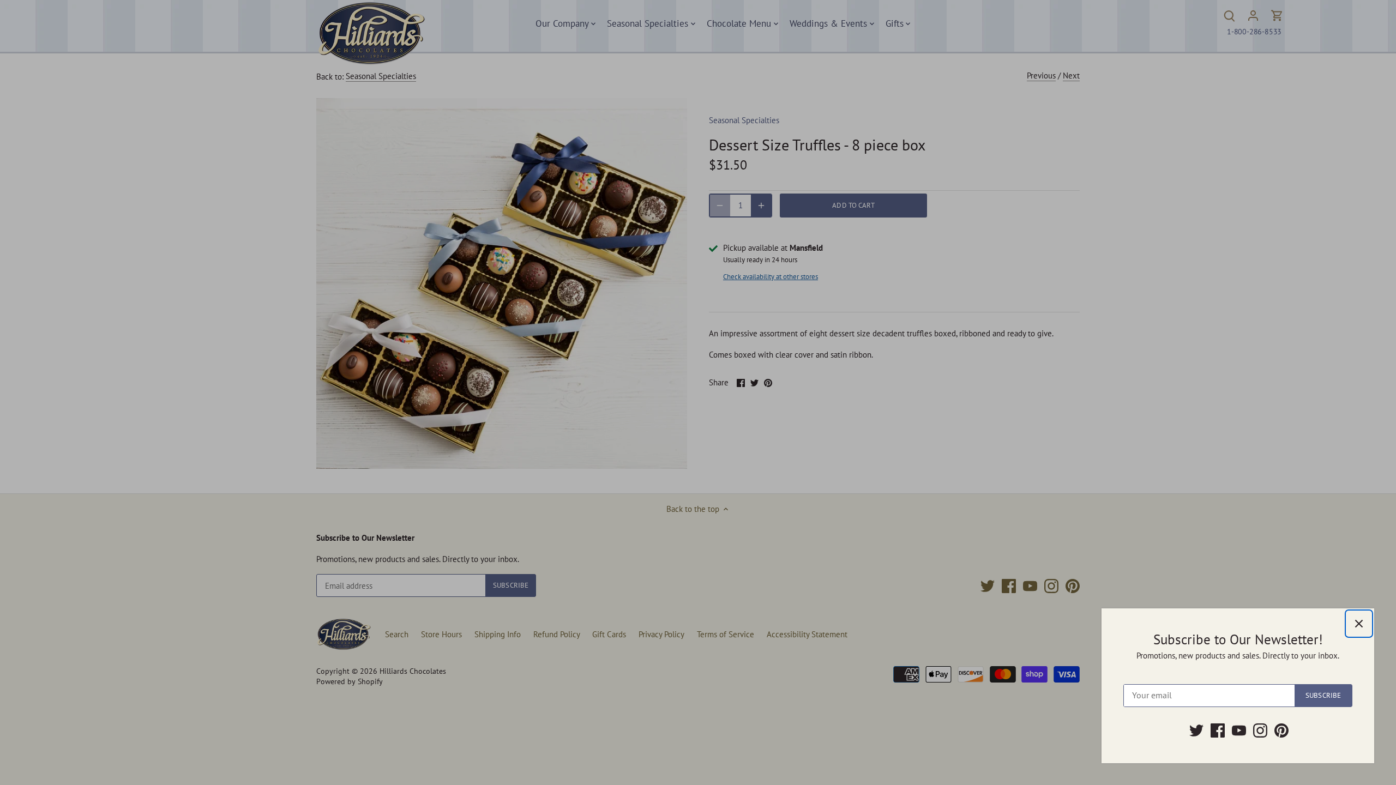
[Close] (1359, 624)
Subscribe (1323, 695)
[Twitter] (1196, 730)
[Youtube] (1239, 730)
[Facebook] (1218, 730)
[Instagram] (1260, 730)
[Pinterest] (1281, 730)
